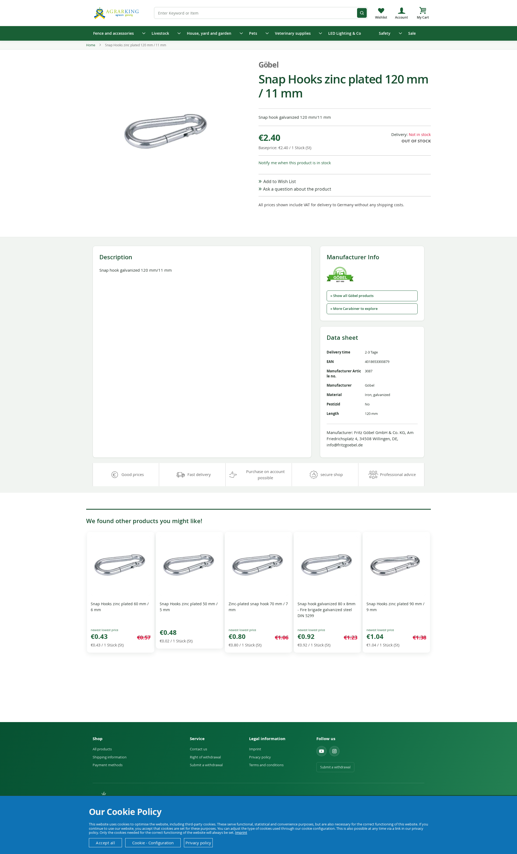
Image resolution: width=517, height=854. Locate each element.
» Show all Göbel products (351, 295)
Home (90, 45)
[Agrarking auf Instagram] (334, 751)
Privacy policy (260, 757)
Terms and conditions (266, 764)
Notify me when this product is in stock (294, 162)
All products (102, 749)
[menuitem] (117, 33)
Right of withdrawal (205, 757)
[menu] (258, 33)
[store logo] (117, 13)
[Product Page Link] (121, 594)
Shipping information (110, 757)
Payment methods (108, 764)
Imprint (255, 749)
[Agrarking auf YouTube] (321, 751)
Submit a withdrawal (206, 764)
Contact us (198, 749)
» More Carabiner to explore (354, 308)
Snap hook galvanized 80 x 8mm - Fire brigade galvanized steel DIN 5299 (326, 609)
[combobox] (261, 13)
